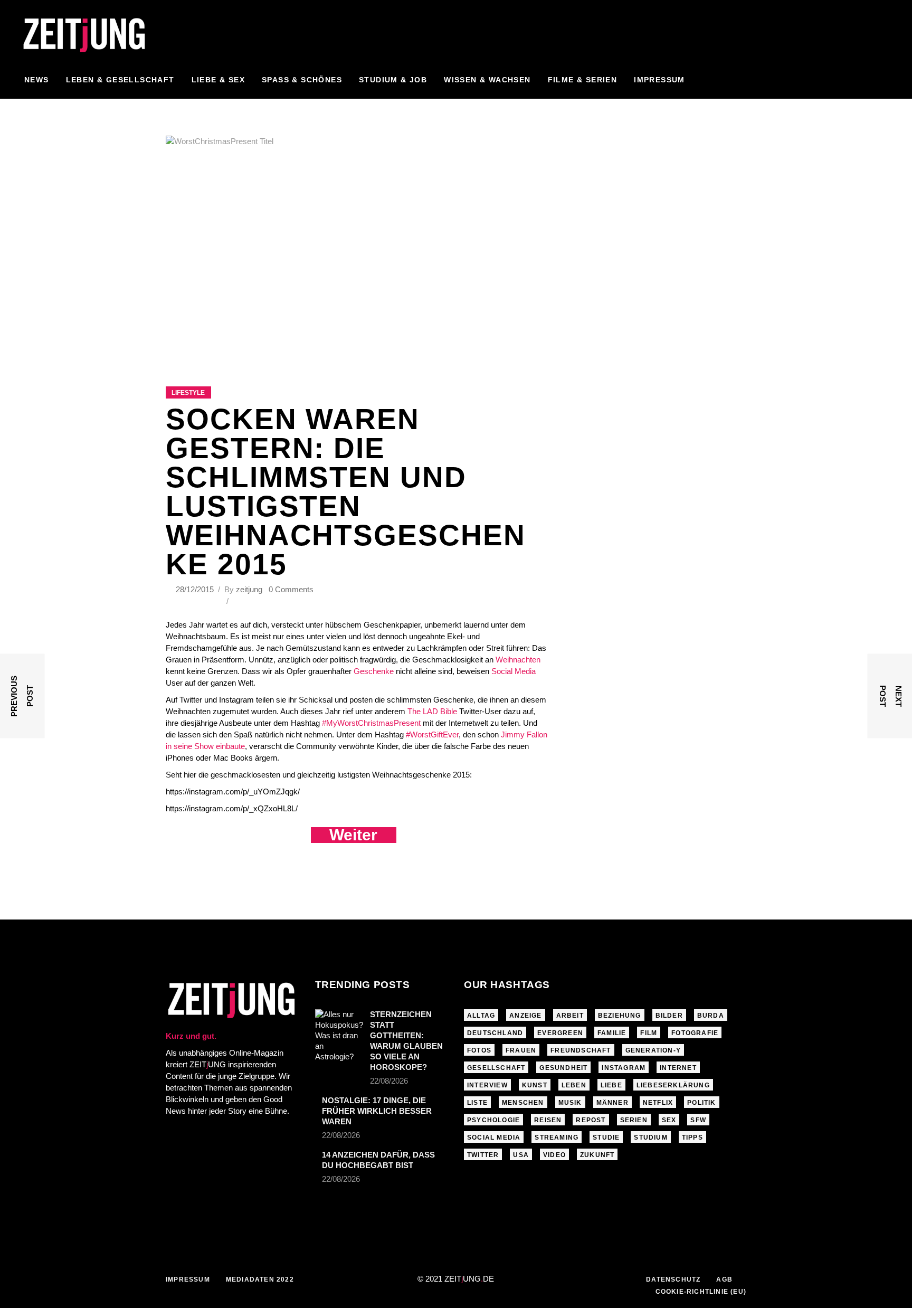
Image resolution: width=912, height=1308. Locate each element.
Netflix (658, 1102)
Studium (650, 1137)
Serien (634, 1120)
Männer (612, 1102)
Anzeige (525, 1015)
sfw (698, 1120)
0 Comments (291, 589)
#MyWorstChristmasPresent (372, 722)
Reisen (548, 1120)
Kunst (534, 1085)
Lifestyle (188, 392)
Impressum (188, 1279)
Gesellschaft (496, 1068)
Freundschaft (580, 1050)
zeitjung (249, 589)
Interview (487, 1085)
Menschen (523, 1102)
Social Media (513, 671)
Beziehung (619, 1015)
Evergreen (560, 1033)
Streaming (556, 1137)
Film (648, 1033)
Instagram (623, 1068)
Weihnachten (518, 659)
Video (554, 1155)
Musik (570, 1102)
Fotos (479, 1050)
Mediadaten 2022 (260, 1279)
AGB (724, 1279)
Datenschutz (673, 1279)
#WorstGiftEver (432, 734)
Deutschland (495, 1033)
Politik (701, 1102)
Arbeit (570, 1015)
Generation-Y (653, 1050)
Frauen (521, 1050)
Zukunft (597, 1155)
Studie (606, 1137)
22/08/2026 (389, 1080)
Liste (477, 1102)
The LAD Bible (432, 711)
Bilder (669, 1015)
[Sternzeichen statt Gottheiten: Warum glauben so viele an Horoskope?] (339, 1035)
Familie (611, 1033)
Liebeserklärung (673, 1085)
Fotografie (694, 1033)
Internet (678, 1068)
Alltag (481, 1015)
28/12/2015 (196, 589)
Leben (574, 1085)
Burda (710, 1015)
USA (521, 1155)
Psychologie (493, 1120)
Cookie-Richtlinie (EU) (701, 1291)
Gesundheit (563, 1068)
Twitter (483, 1155)
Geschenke (375, 671)
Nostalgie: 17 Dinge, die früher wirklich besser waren (377, 1111)
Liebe (611, 1085)
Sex (669, 1120)
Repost (590, 1120)
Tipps (692, 1137)
